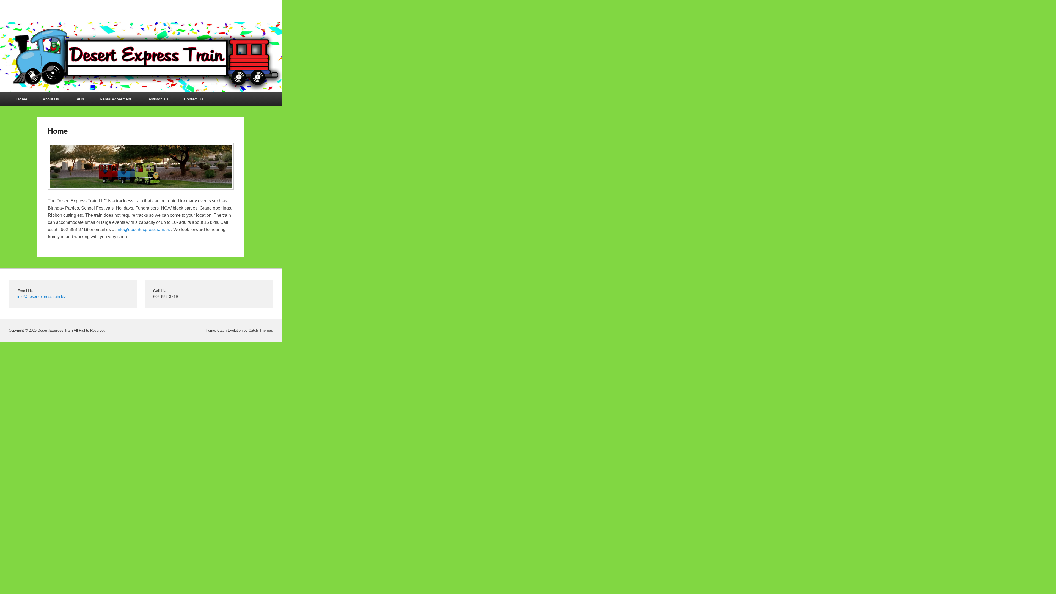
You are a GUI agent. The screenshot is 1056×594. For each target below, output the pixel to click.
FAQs (79, 99)
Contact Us (193, 99)
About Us (51, 99)
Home (21, 99)
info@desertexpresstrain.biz (144, 229)
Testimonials (157, 99)
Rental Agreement (115, 99)
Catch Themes (261, 330)
